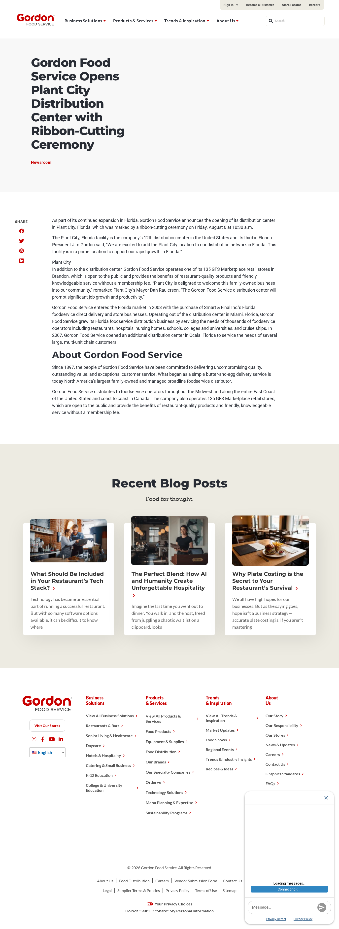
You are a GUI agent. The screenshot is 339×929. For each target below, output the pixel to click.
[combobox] (295, 21)
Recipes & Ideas (219, 768)
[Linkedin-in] (60, 739)
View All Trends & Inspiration (221, 718)
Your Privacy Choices (173, 903)
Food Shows (216, 739)
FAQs (270, 783)
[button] (21, 231)
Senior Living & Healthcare (109, 735)
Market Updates (220, 730)
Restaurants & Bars (102, 725)
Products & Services (133, 20)
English (44, 752)
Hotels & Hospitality (103, 755)
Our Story (274, 715)
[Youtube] (51, 739)
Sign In (229, 5)
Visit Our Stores (47, 725)
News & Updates (280, 744)
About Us (225, 20)
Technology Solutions (164, 792)
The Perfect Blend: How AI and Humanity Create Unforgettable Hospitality (169, 581)
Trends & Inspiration (184, 20)
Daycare (93, 745)
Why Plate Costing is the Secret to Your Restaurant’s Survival (267, 581)
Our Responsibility (282, 725)
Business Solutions (83, 20)
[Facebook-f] (42, 739)
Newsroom (41, 162)
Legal (107, 890)
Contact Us (275, 764)
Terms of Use (206, 890)
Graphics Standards (283, 773)
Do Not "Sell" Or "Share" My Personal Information (169, 910)
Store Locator (291, 5)
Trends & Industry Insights (229, 759)
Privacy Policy (177, 890)
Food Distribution (161, 751)
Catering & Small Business (108, 765)
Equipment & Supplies (165, 741)
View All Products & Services (163, 718)
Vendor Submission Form (195, 880)
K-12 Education (99, 775)
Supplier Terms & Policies (138, 890)
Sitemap (230, 890)
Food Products (158, 731)
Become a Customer (260, 5)
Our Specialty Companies (168, 772)
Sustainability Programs (166, 812)
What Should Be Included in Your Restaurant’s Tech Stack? (67, 581)
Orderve (153, 782)
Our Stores (275, 735)
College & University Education (104, 787)
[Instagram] (33, 739)
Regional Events (220, 749)
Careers (314, 5)
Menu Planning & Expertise (169, 802)
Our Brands (156, 761)
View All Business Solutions (110, 715)
